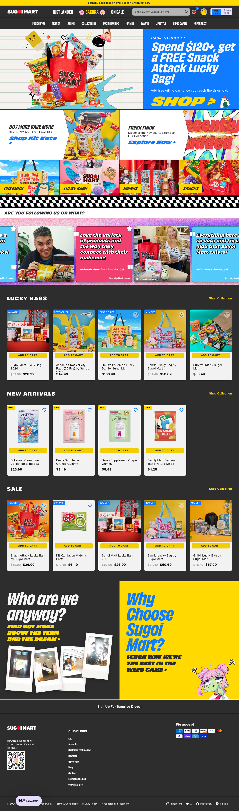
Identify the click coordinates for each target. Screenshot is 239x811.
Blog (70, 767)
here (154, 2)
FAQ (70, 738)
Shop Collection (220, 298)
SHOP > (183, 100)
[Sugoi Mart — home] (22, 12)
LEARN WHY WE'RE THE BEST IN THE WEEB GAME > (153, 663)
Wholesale (73, 761)
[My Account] (204, 12)
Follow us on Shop (77, 778)
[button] (44, 315)
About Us (73, 744)
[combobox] (161, 12)
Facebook (206, 803)
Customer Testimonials (80, 750)
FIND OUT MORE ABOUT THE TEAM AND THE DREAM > (33, 632)
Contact (72, 773)
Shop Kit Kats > (33, 140)
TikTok (224, 803)
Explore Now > (151, 142)
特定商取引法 (75, 784)
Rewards (72, 755)
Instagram (176, 803)
